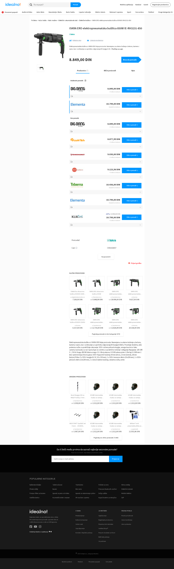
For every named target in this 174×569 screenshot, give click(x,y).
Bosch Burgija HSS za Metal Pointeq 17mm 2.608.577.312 (77, 397)
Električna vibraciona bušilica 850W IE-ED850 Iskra (77, 294)
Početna (34, 20)
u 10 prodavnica (96, 297)
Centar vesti (79, 524)
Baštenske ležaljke (35, 485)
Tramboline (79, 485)
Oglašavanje (102, 516)
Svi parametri (105, 257)
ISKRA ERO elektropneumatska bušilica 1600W (115, 294)
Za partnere (102, 541)
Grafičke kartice (34, 498)
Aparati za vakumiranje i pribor (85, 493)
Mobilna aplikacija (126, 5)
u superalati (134, 429)
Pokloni (80, 562)
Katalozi (138, 5)
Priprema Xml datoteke (105, 524)
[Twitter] (35, 527)
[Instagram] (40, 527)
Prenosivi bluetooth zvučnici (107, 489)
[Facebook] (31, 527)
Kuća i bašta (42, 20)
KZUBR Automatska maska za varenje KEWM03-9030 (96, 397)
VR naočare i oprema (82, 498)
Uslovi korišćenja (126, 520)
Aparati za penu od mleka (61, 493)
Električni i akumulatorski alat (67, 20)
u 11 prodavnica (115, 297)
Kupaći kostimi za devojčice (107, 498)
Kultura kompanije (81, 520)
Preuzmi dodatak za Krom (106, 533)
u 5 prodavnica (77, 401)
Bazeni (55, 489)
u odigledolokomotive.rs (77, 297)
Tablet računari (57, 485)
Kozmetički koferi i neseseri (61, 498)
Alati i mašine (52, 20)
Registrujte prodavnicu (160, 5)
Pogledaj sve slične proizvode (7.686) (106, 438)
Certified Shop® (103, 528)
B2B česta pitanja (103, 537)
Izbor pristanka (126, 524)
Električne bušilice (84, 20)
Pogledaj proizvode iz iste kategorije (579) (106, 334)
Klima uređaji (125, 485)
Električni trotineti (127, 489)
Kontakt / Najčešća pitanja (84, 533)
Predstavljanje (80, 516)
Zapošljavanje (80, 528)
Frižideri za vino (103, 485)
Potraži (75, 5)
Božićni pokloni (67, 562)
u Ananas (134, 297)
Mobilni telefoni (126, 493)
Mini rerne (79, 489)
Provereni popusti (94, 562)
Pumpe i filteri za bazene (37, 493)
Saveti (146, 5)
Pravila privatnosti (127, 516)
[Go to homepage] (12, 5)
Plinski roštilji (34, 489)
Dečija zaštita (102, 493)
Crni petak (109, 562)
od (96, 299)
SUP (122, 498)
